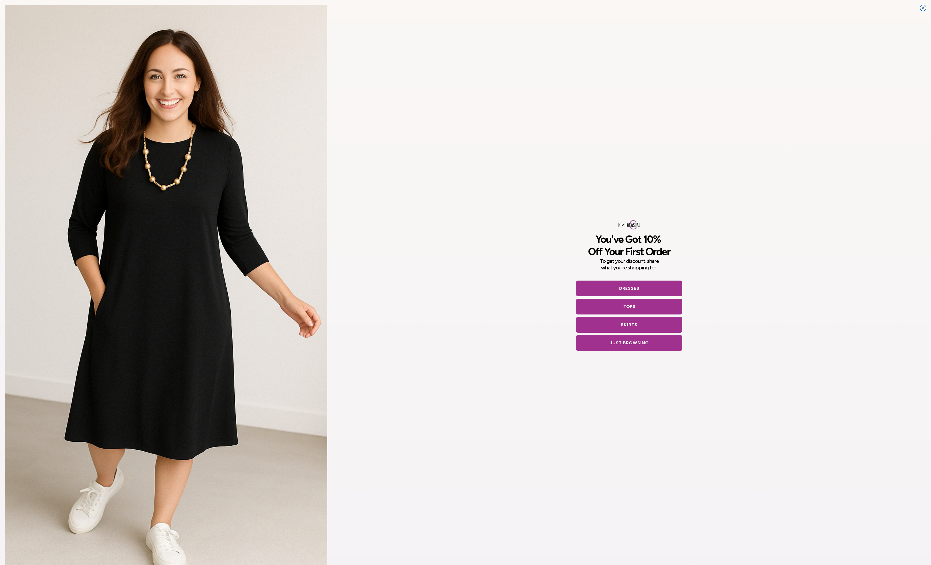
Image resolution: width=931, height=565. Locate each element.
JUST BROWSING (629, 342)
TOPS (629, 306)
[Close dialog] (923, 8)
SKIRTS (629, 324)
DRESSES (629, 288)
